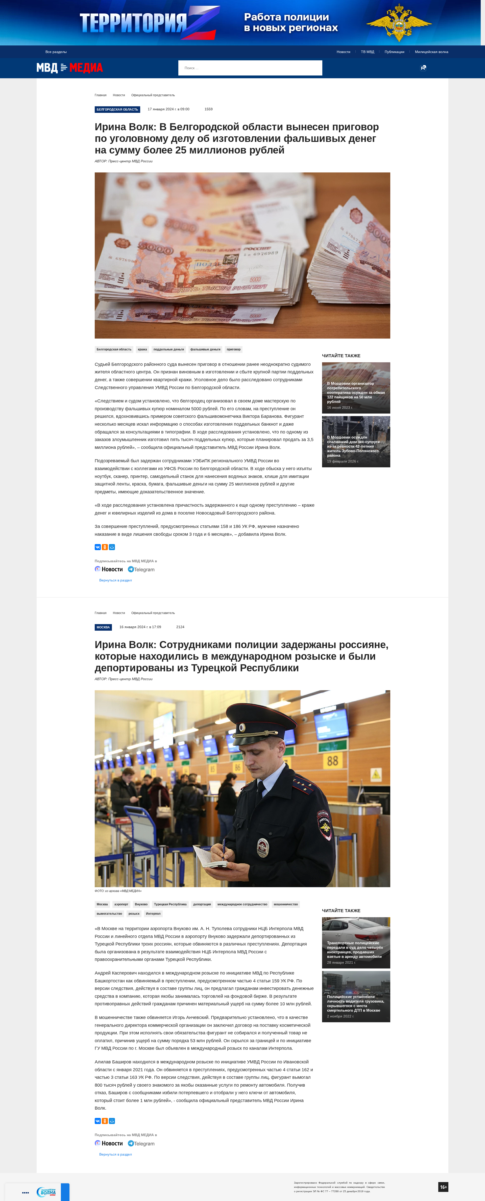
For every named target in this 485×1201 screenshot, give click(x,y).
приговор (233, 349)
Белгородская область (114, 349)
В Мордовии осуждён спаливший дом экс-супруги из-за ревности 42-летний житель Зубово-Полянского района (353, 446)
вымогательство (109, 913)
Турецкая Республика (170, 904)
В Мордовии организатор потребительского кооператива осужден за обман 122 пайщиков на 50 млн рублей (356, 392)
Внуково (141, 904)
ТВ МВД (367, 52)
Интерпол (153, 913)
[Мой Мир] (112, 547)
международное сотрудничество (242, 904)
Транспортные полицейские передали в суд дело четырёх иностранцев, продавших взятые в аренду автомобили (355, 950)
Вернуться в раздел (115, 580)
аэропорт (121, 904)
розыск (134, 913)
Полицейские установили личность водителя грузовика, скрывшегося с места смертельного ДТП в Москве (355, 1003)
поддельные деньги (169, 349)
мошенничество (286, 904)
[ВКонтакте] (98, 547)
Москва (102, 904)
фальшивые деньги (205, 349)
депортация (202, 904)
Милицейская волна (431, 52)
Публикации (394, 52)
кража (142, 349)
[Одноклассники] (105, 547)
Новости (343, 52)
